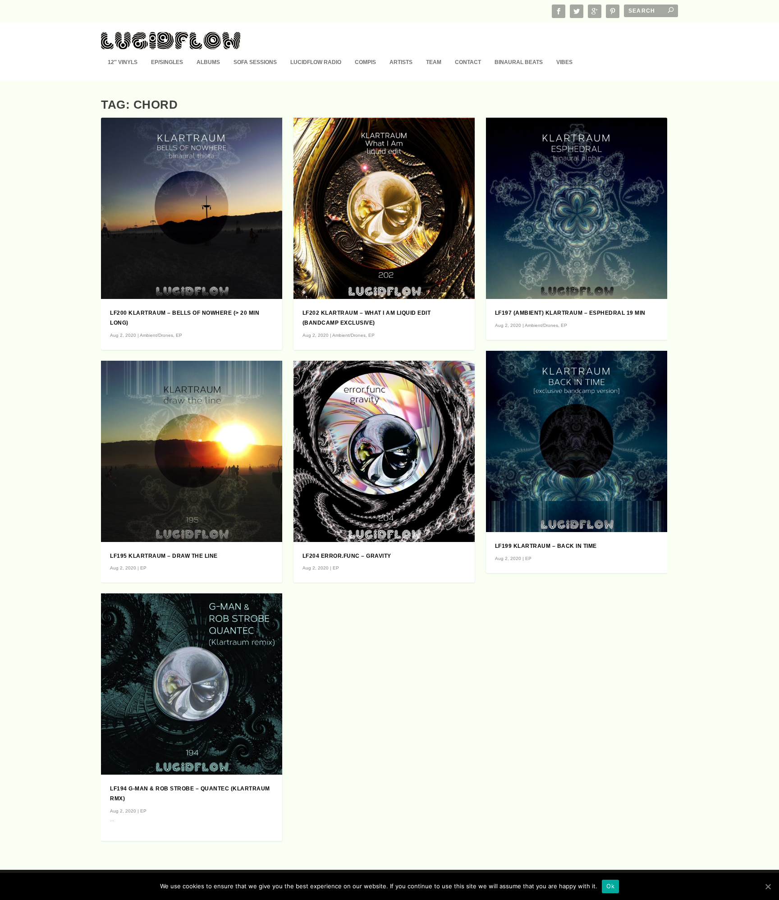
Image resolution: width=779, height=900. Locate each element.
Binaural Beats (519, 62)
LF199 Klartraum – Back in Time (546, 546)
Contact (468, 62)
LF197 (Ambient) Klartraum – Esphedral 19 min (570, 313)
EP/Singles (167, 62)
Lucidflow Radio (315, 62)
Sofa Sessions (255, 62)
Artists (401, 62)
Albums (208, 62)
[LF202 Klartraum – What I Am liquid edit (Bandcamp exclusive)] (384, 208)
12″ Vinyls (122, 62)
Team (433, 62)
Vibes (564, 62)
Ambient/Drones (156, 335)
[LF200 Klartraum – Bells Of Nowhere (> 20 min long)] (191, 208)
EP (179, 335)
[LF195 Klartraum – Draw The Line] (191, 451)
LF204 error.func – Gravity (346, 556)
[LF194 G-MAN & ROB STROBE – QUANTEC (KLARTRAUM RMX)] (191, 684)
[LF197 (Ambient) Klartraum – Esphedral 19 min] (576, 208)
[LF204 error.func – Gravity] (384, 451)
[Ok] (767, 886)
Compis (365, 62)
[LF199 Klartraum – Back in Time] (576, 441)
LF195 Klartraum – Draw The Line (164, 556)
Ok (610, 886)
